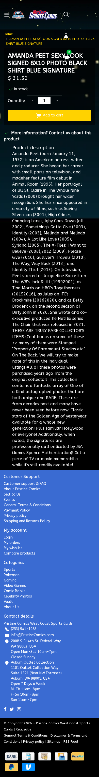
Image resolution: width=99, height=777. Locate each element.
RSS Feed (70, 741)
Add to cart (53, 115)
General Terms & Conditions (27, 505)
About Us (11, 607)
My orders (12, 543)
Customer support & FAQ (25, 484)
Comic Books (14, 591)
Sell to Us (12, 494)
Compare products (19, 553)
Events (9, 500)
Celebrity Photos (18, 596)
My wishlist (13, 548)
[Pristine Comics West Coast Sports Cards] (18, 15)
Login (8, 537)
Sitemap (53, 741)
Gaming (10, 580)
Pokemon (12, 575)
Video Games (15, 586)
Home (8, 34)
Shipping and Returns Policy (27, 521)
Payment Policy (17, 510)
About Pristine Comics (22, 489)
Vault (8, 602)
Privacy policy (15, 516)
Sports (9, 569)
